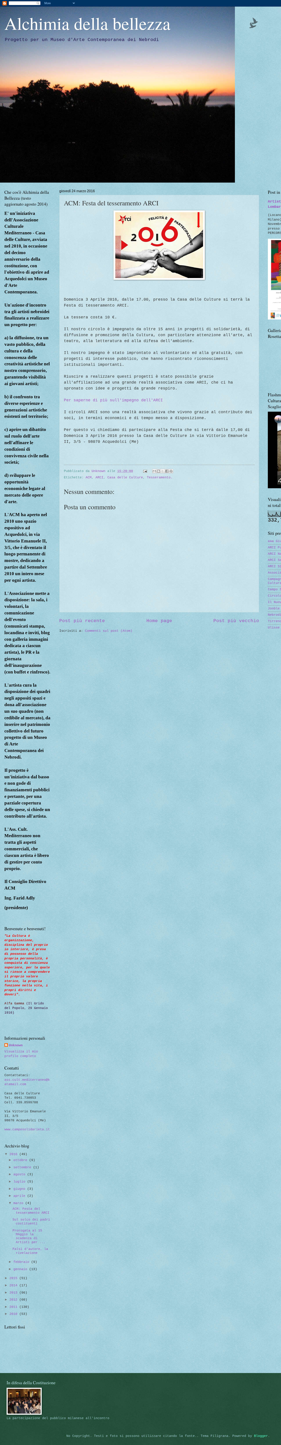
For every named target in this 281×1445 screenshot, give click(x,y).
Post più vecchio (236, 620)
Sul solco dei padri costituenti (31, 1221)
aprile (20, 1196)
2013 (14, 1292)
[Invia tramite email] (154, 471)
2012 (14, 1299)
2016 (14, 1154)
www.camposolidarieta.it (27, 1129)
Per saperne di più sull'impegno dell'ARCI (113, 400)
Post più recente (82, 620)
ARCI (99, 477)
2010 (14, 1314)
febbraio (22, 1262)
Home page (159, 620)
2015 (14, 1278)
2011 (14, 1307)
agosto (20, 1174)
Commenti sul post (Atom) (108, 631)
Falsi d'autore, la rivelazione (30, 1251)
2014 (14, 1285)
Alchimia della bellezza (87, 23)
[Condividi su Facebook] (167, 471)
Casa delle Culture (125, 477)
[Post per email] (145, 471)
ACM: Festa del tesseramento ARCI (31, 1211)
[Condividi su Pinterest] (171, 471)
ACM (89, 477)
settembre (23, 1167)
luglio (20, 1181)
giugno (20, 1189)
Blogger (261, 1436)
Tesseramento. (160, 477)
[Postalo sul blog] (158, 471)
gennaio (21, 1269)
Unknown (16, 1045)
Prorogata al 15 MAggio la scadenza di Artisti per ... (29, 1236)
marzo (19, 1203)
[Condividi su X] (162, 471)
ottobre (21, 1160)
